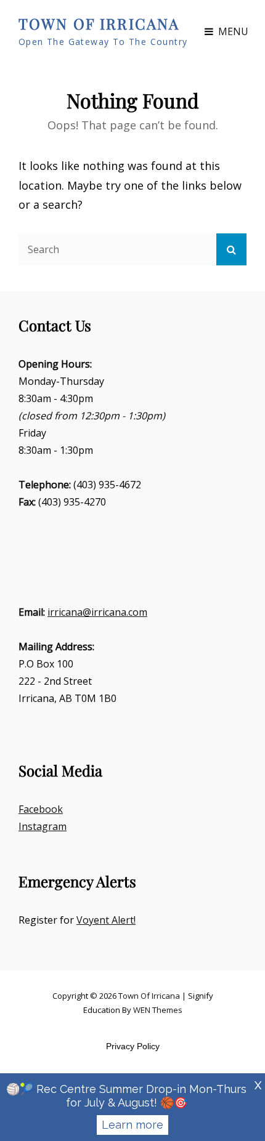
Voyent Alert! (106, 920)
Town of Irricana (98, 23)
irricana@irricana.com (97, 612)
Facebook (40, 809)
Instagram (42, 826)
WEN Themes (157, 1009)
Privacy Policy (133, 1046)
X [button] (258, 1085)
